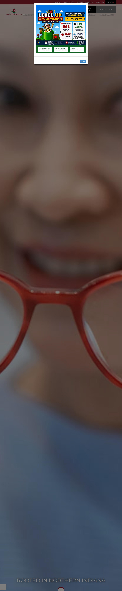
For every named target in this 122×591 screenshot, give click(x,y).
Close (83, 61)
